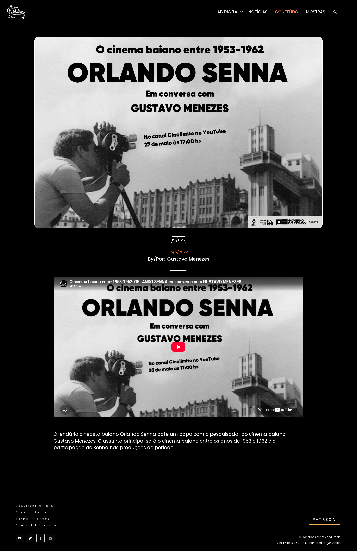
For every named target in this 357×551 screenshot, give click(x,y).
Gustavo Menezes (188, 259)
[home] (16, 11)
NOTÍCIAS (258, 11)
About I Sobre (31, 512)
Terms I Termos (33, 518)
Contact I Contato (36, 525)
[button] (229, 12)
